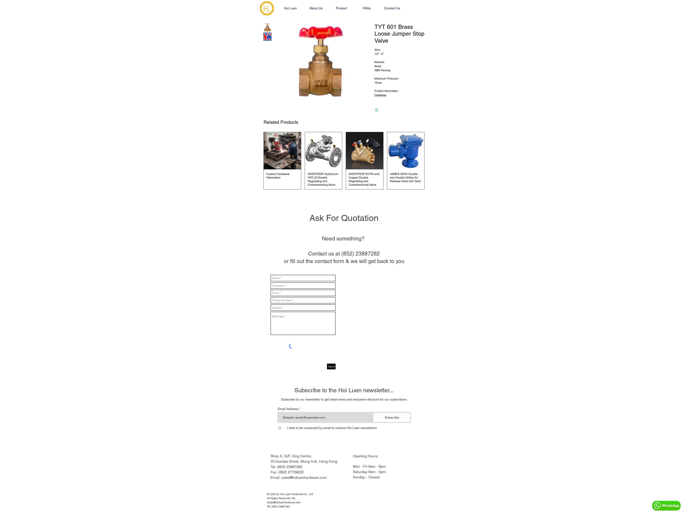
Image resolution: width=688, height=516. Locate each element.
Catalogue (380, 95)
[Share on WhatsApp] (377, 110)
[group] (344, 159)
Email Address (288, 405)
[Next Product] (429, 159)
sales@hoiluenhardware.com (304, 474)
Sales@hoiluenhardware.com (284, 498)
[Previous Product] (258, 159)
